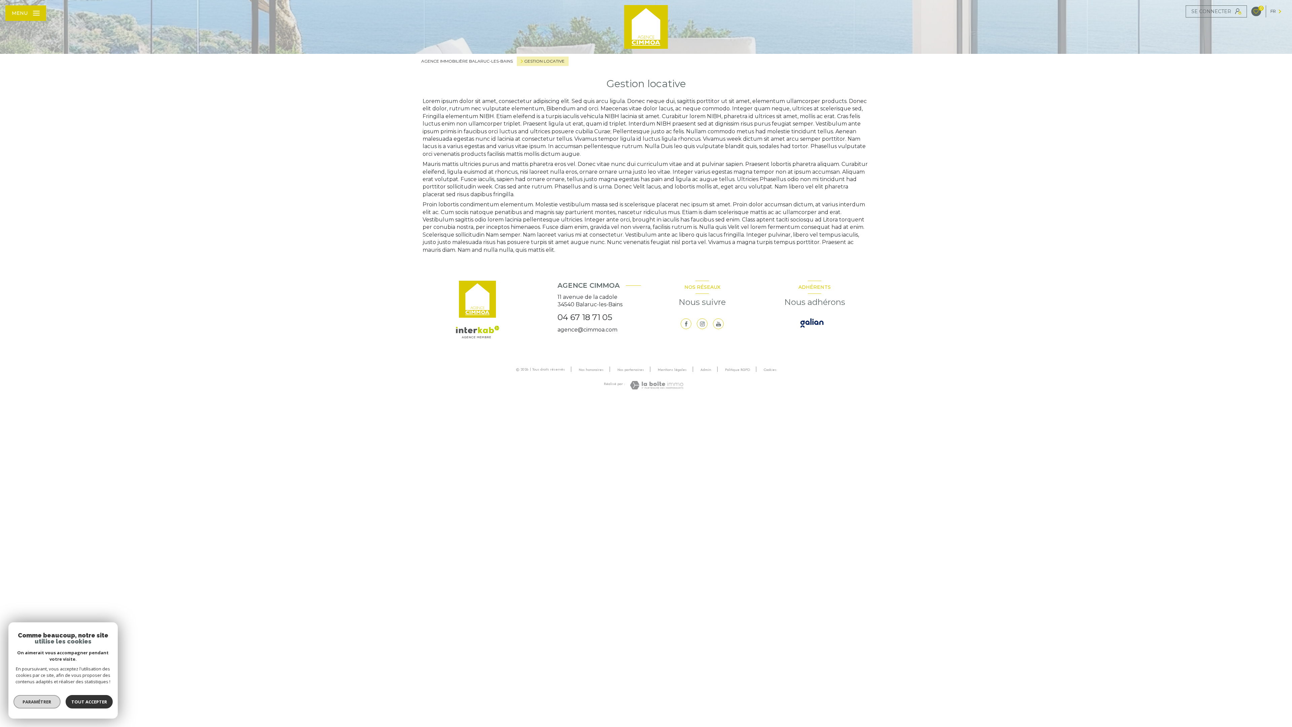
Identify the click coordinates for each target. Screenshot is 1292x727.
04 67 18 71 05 (585, 317)
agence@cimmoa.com (587, 329)
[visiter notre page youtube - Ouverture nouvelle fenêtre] (718, 323)
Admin (706, 369)
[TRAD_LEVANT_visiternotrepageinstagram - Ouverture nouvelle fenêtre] (702, 323)
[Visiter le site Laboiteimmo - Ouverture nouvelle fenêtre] (656, 385)
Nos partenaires (630, 369)
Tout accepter (89, 702)
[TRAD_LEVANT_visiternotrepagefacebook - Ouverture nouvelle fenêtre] (686, 323)
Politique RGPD (737, 369)
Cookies (770, 370)
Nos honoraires (591, 369)
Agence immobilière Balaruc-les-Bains (467, 61)
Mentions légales (672, 369)
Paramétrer (37, 702)
